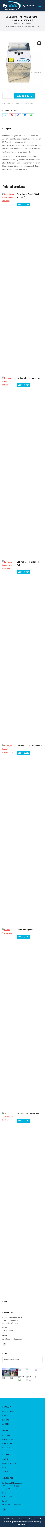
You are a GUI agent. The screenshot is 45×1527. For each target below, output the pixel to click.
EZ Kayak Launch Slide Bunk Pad (28, 563)
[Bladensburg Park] (31, 1369)
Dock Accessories (15, 104)
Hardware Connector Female (28, 378)
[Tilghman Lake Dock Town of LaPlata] (39, 1372)
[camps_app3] (14, 1380)
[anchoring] (31, 1380)
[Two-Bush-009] (6, 1372)
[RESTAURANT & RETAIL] (14, 1372)
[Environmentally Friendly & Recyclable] (39, 1377)
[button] (39, 43)
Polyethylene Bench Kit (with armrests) (28, 195)
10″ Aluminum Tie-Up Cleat (28, 1113)
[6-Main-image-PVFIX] (6, 1380)
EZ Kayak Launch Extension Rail (29, 746)
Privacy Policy (8, 1522)
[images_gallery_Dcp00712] (22, 1372)
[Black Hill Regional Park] (31, 1377)
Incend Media (21, 1522)
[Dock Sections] (22, 1377)
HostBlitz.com (22, 1524)
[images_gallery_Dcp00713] (22, 1383)
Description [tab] (6, 129)
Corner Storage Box (25, 929)
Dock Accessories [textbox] (11, 1359)
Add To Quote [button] (23, 204)
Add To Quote (24, 95)
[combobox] (22, 1359)
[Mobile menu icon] (40, 5)
